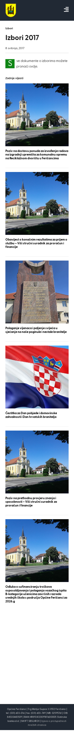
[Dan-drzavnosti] (37, 347)
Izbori (9, 28)
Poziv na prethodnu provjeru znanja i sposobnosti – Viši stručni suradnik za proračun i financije (31, 502)
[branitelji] (37, 262)
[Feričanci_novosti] (37, 85)
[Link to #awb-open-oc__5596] (66, 9)
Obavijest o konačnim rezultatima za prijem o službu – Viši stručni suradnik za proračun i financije (36, 243)
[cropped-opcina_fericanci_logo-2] (10, 5)
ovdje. (33, 66)
